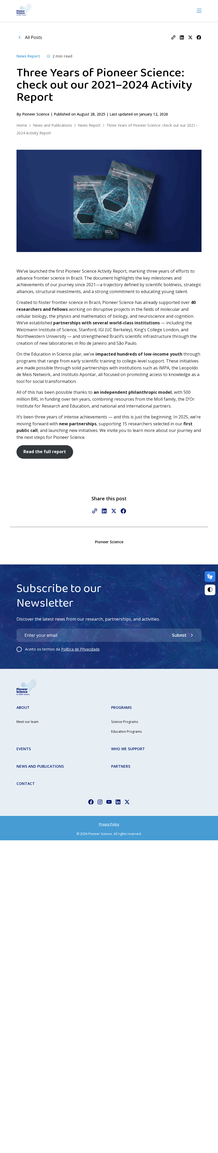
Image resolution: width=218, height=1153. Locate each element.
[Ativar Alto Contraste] (210, 590)
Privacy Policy (109, 824)
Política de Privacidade (80, 649)
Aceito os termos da (62, 649)
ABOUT (23, 707)
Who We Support (128, 748)
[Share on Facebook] (199, 37)
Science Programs (124, 721)
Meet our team (27, 721)
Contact (25, 783)
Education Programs (126, 731)
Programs (121, 707)
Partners (120, 766)
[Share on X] (190, 37)
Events (23, 748)
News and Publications (40, 766)
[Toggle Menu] (199, 10)
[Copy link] (173, 37)
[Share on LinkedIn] (182, 37)
